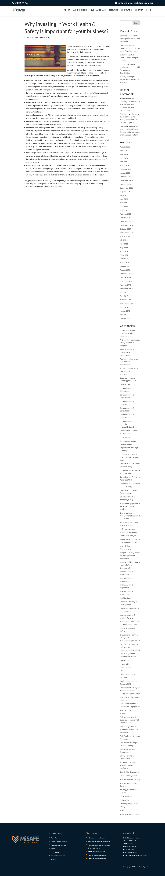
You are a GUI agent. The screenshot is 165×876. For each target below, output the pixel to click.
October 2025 (125, 184)
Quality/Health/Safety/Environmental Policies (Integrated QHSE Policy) (130, 690)
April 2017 (124, 296)
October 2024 (125, 229)
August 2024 (125, 236)
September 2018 (126, 281)
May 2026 (124, 158)
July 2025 (123, 195)
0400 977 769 (21, 2)
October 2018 (125, 277)
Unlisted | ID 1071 (127, 800)
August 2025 (125, 191)
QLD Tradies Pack (98, 10)
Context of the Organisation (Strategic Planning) (129, 448)
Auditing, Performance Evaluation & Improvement (129, 362)
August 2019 (125, 270)
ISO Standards (125, 598)
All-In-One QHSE (80, 10)
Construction (125, 437)
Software (113, 10)
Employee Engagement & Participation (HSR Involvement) (130, 506)
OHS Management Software (97, 858)
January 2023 (125, 259)
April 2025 (124, 206)
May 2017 (124, 292)
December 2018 (126, 273)
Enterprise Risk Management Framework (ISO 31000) (130, 516)
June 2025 (124, 199)
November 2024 (126, 225)
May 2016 (124, 307)
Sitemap (53, 848)
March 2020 (124, 262)
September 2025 (126, 188)
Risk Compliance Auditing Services (99, 841)
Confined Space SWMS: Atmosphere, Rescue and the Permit (130, 39)
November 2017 (126, 288)
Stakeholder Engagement (130, 772)
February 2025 (125, 214)
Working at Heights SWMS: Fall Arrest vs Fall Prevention (129, 79)
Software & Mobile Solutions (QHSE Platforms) (127, 765)
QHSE (122, 671)
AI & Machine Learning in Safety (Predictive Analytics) (130, 343)
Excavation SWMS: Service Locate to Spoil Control (129, 58)
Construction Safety (128, 441)
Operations (124, 660)
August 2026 (125, 147)
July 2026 (123, 150)
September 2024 (126, 232)
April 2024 (124, 251)
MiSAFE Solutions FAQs (58, 845)
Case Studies (125, 384)
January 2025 (125, 218)
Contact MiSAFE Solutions (59, 841)
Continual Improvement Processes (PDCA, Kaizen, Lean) (130, 457)
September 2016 (126, 303)
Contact (139, 10)
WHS (122, 810)
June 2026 (124, 154)
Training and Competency (130, 779)
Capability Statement (58, 856)
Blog (148, 10)
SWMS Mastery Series (128, 776)
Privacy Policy (55, 852)
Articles (53, 859)
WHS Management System (96, 851)
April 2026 (124, 162)
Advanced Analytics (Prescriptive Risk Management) (127, 333)
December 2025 (126, 176)
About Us (54, 838)
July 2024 (123, 240)
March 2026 (124, 165)
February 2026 (125, 169)
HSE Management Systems (96, 838)
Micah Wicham (32, 37)
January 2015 (125, 318)
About (67, 10)
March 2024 (124, 255)
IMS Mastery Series (127, 529)
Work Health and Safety (129, 814)
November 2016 (126, 300)
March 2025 (124, 210)
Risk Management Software (97, 855)
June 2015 (124, 315)
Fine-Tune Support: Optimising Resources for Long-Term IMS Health (130, 48)
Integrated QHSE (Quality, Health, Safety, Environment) (130, 565)
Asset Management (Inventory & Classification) (128, 352)
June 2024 (124, 244)
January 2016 (125, 311)
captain (123, 126)
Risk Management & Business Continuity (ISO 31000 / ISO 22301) (129, 720)
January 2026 (125, 173)
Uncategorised (126, 796)
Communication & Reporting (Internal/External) (127, 424)
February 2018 (125, 285)
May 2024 (124, 247)
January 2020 (125, 266)
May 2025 (124, 203)
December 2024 (126, 221)
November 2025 (126, 180)
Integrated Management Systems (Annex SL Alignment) (130, 555)
